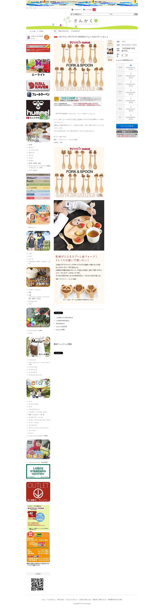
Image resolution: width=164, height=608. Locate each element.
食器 (30, 292)
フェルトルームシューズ (35, 375)
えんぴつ (31, 160)
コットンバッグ (33, 367)
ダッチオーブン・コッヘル (36, 417)
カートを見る (89, 9)
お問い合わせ (60, 599)
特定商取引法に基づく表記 (115, 599)
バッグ (30, 253)
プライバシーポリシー (72, 599)
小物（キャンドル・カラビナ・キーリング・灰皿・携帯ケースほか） (39, 296)
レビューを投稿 (60, 329)
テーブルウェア (75, 31)
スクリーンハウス (33, 404)
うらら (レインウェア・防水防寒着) (38, 462)
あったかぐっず (33, 301)
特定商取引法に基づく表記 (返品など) (126, 129)
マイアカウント (77, 9)
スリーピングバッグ (34, 409)
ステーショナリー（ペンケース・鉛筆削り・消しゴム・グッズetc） (39, 166)
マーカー (31, 158)
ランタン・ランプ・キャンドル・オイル (39, 420)
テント (30, 401)
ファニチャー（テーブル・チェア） (38, 412)
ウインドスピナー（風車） (36, 330)
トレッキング (32, 430)
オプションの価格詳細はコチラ (124, 60)
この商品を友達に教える (62, 320)
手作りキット (32, 227)
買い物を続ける (60, 323)
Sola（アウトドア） (63, 31)
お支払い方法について (85, 599)
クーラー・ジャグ (33, 422)
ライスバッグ (32, 360)
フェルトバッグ (33, 369)
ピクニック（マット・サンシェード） (39, 428)
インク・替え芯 (33, 170)
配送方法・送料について (99, 599)
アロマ (30, 304)
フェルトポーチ (33, 372)
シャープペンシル (33, 150)
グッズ (30, 333)
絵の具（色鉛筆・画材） (35, 163)
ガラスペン (32, 152)
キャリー (31, 433)
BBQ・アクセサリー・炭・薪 (36, 414)
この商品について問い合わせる (64, 317)
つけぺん (31, 155)
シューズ (31, 259)
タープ (30, 406)
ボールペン (32, 147)
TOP (55, 31)
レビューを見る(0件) (61, 326)
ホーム (44, 599)
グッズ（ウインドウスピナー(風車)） (39, 436)
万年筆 (30, 145)
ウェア (30, 256)
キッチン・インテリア (35, 290)
